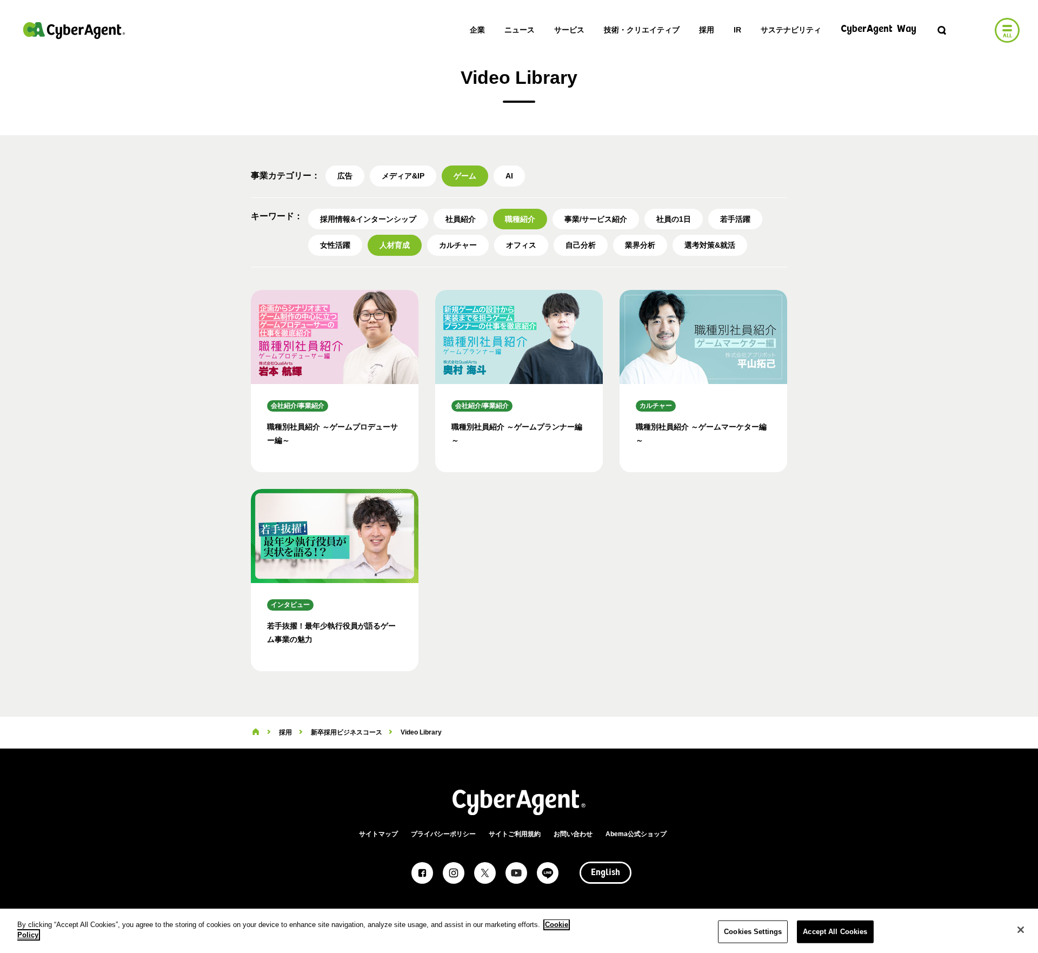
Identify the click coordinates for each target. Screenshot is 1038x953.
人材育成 (395, 245)
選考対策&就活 (709, 245)
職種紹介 (520, 219)
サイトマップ (378, 834)
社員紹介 (460, 219)
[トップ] (256, 732)
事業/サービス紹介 (595, 219)
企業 (477, 29)
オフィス (521, 245)
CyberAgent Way (878, 29)
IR (737, 29)
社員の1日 (673, 219)
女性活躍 (335, 245)
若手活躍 (735, 219)
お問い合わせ (573, 834)
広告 (344, 175)
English (605, 873)
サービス (569, 29)
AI (509, 175)
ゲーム (465, 175)
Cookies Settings (753, 932)
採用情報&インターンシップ (368, 219)
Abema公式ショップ (636, 834)
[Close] (1021, 930)
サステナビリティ (791, 29)
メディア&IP (403, 175)
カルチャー (458, 245)
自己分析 (580, 245)
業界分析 (640, 245)
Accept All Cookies (835, 932)
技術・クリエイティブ (642, 29)
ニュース (519, 29)
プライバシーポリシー (443, 834)
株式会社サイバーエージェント (74, 30)
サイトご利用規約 (515, 834)
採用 (706, 29)
